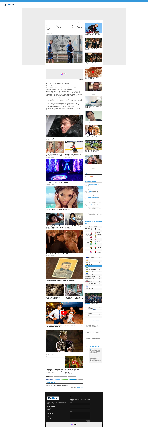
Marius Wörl (56, 376)
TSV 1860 (51, 376)
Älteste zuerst (79, 387)
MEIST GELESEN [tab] (87, 320)
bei (95, 187)
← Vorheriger (49, 22)
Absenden (88, 420)
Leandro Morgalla (63, 376)
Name (71, 402)
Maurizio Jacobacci (71, 376)
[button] (49, 379)
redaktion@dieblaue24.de (51, 418)
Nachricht (71, 411)
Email (71, 406)
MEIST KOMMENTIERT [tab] (95, 320)
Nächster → (80, 22)
